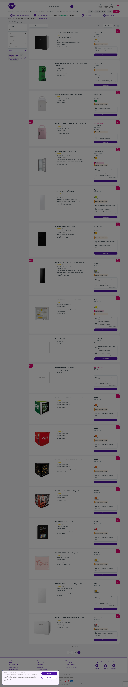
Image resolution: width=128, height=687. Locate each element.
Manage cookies (49, 680)
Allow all (49, 673)
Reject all (49, 677)
